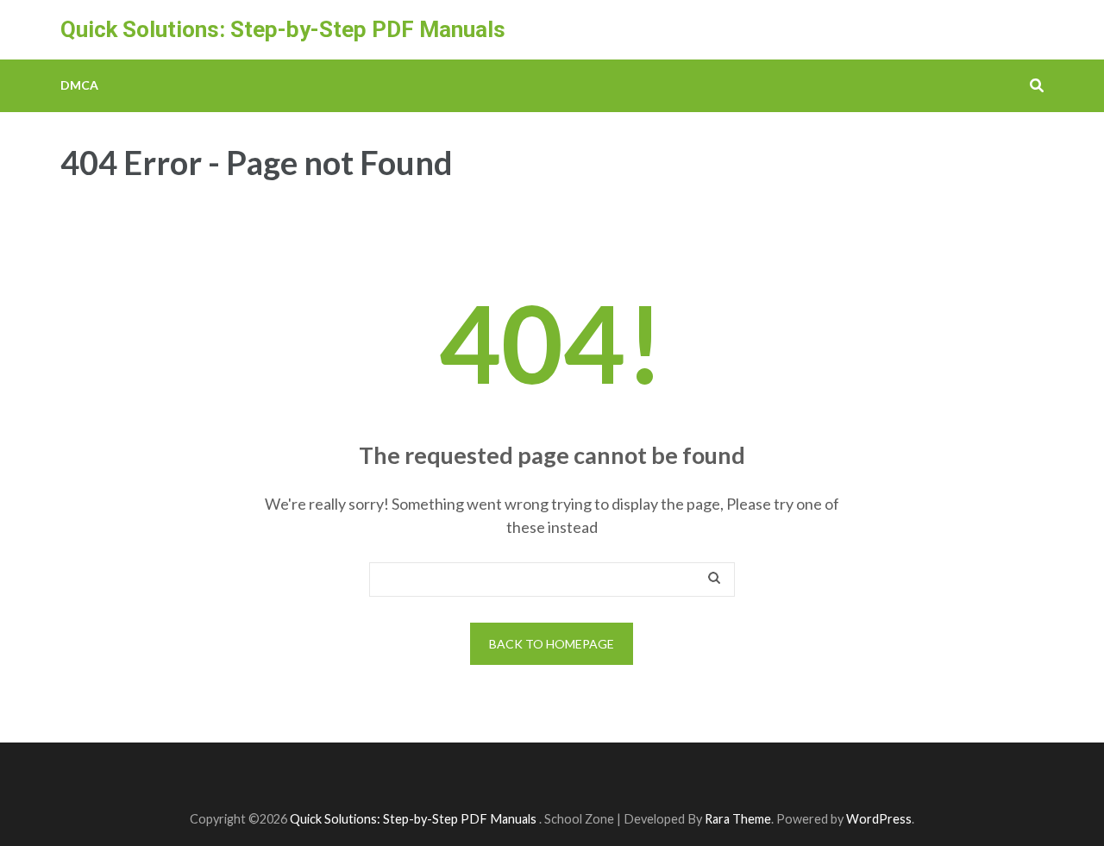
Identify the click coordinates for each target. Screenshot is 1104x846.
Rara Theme (738, 819)
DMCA (79, 85)
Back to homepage (551, 643)
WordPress (879, 819)
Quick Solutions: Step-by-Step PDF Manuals (282, 29)
